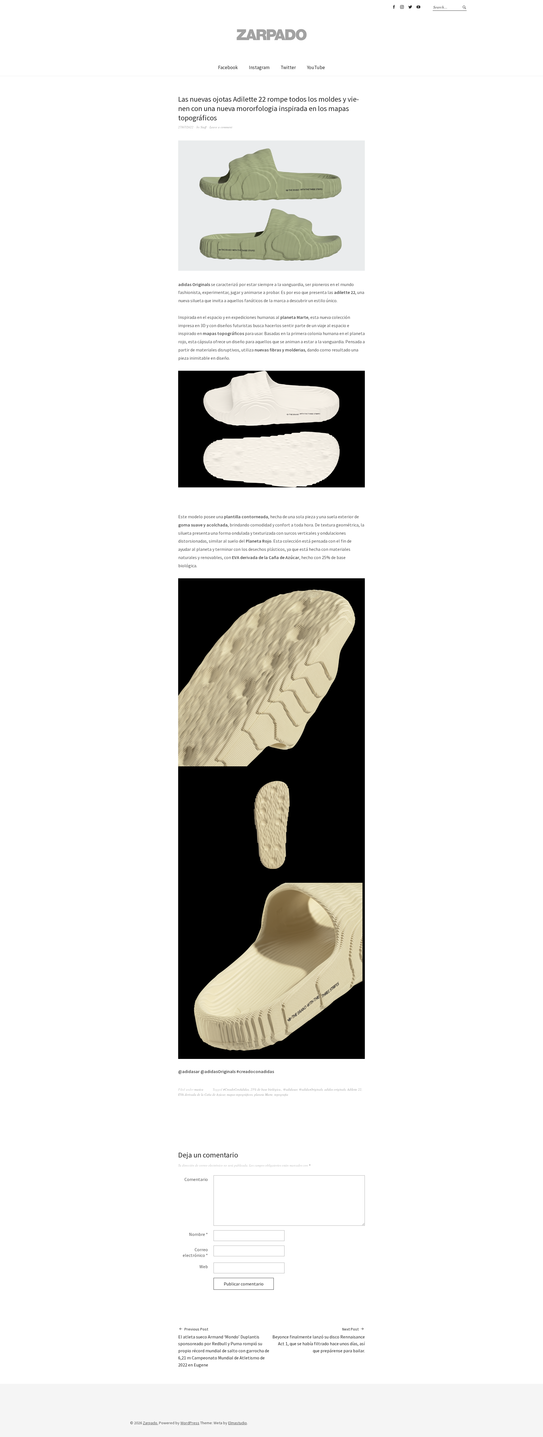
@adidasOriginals (311, 1089)
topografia (281, 1094)
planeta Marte (263, 1094)
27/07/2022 (185, 127)
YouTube (418, 7)
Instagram (402, 7)
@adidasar (290, 1089)
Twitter (410, 7)
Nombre (198, 1234)
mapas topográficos (240, 1094)
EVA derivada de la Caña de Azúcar (201, 1094)
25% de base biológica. (266, 1089)
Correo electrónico (195, 1252)
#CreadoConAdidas (236, 1089)
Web (203, 1266)
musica (198, 1089)
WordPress (189, 1422)
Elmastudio (237, 1422)
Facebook (393, 7)
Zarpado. (150, 1422)
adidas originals (335, 1089)
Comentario (196, 1179)
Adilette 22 (354, 1089)
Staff (203, 127)
